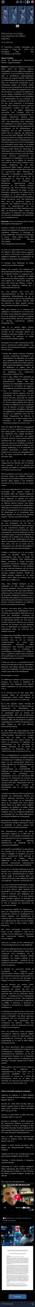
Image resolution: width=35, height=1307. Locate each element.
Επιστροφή (17, 1296)
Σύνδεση (3, 2)
